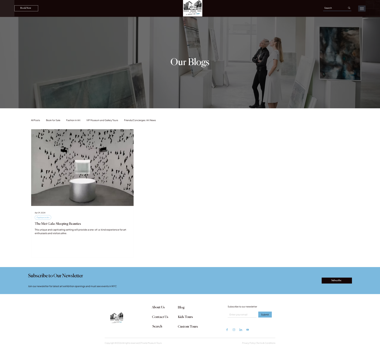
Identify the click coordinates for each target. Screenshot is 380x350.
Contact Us (160, 317)
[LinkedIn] (241, 330)
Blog (181, 307)
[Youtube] (247, 330)
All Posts (35, 120)
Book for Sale (53, 120)
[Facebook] (227, 330)
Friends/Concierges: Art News (140, 120)
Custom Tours (188, 326)
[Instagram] (234, 330)
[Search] (349, 8)
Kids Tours (185, 317)
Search (157, 326)
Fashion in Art (73, 120)
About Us (158, 307)
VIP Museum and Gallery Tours (102, 120)
